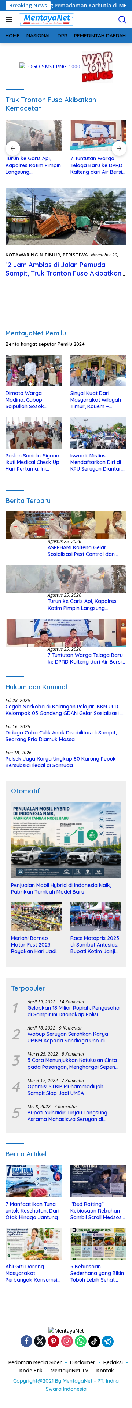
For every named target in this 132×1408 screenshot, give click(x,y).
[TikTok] (94, 1341)
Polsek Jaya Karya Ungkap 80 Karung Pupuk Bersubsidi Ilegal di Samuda (61, 762)
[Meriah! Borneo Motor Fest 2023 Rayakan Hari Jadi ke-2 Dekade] (36, 916)
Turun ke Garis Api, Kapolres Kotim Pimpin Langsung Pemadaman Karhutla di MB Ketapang (33, 165)
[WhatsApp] (81, 1341)
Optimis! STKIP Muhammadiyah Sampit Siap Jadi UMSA (65, 1089)
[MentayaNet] (45, 19)
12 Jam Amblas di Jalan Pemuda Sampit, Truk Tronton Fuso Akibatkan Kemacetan (63, 273)
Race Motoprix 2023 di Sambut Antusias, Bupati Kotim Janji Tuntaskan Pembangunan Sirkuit (94, 945)
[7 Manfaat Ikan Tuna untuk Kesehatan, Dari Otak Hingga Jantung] (34, 1181)
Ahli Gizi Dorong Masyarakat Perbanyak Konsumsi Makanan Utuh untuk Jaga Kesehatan (31, 1273)
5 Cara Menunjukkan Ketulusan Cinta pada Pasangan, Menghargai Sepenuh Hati (74, 1063)
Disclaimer (82, 1362)
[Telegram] (108, 1341)
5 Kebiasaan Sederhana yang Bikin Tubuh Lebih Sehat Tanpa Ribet (97, 1273)
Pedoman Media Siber (35, 1362)
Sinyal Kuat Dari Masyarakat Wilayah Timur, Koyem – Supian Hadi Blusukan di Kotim (96, 400)
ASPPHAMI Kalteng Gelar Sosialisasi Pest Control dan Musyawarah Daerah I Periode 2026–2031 (85, 550)
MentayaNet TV (69, 1370)
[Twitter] (40, 1341)
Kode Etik (31, 1370)
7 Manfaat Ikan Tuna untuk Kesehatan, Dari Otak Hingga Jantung (32, 1211)
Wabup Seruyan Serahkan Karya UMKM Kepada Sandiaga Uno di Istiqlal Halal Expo (67, 1037)
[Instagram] (67, 1341)
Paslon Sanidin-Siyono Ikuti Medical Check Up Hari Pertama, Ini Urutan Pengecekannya (32, 462)
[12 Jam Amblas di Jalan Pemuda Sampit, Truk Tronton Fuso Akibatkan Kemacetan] (66, 216)
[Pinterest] (53, 1341)
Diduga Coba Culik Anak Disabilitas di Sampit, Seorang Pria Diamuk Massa (61, 736)
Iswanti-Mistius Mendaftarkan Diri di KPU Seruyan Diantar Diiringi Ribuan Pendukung (95, 462)
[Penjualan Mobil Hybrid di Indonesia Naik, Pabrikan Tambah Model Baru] (66, 840)
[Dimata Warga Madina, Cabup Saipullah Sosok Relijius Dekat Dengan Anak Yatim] (34, 370)
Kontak (105, 1370)
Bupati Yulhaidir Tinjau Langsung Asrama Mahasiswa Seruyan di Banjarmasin (67, 1116)
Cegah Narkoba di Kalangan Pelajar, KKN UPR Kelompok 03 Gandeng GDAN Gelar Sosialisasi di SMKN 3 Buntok (65, 709)
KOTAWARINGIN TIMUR (33, 254)
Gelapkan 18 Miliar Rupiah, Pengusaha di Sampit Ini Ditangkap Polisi (73, 1011)
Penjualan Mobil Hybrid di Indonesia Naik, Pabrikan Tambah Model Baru (61, 888)
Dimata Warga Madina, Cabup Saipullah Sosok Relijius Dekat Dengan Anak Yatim (32, 400)
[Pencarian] (122, 20)
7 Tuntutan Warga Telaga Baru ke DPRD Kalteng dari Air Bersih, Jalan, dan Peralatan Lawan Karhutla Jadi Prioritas (98, 165)
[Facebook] (26, 1341)
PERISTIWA (75, 254)
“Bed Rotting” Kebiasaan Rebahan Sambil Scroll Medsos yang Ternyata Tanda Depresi (97, 1211)
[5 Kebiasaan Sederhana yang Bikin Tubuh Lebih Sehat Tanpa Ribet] (98, 1244)
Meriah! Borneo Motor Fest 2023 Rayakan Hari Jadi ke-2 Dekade (33, 945)
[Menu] (10, 19)
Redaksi (113, 1362)
